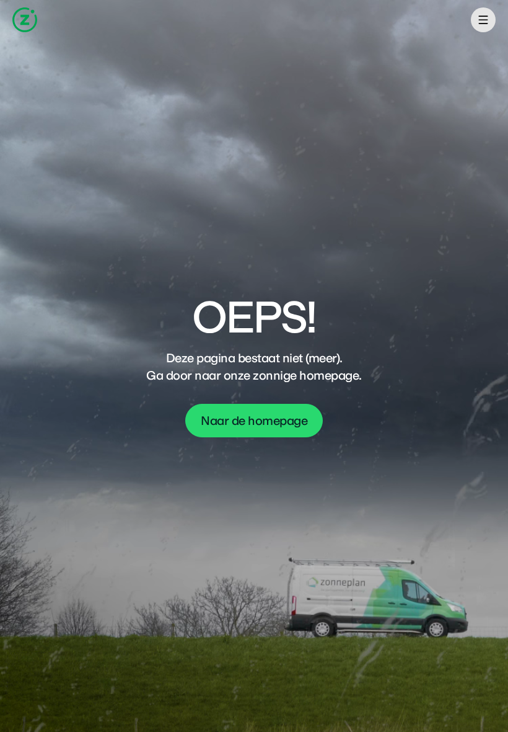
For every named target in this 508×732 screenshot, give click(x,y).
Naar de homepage (254, 420)
